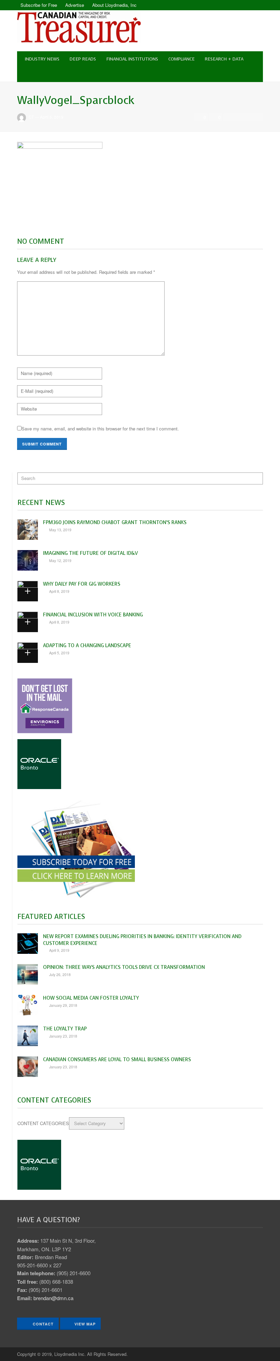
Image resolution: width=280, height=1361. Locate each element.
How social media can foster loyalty (91, 998)
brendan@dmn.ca (53, 1298)
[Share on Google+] (248, 117)
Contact (42, 1323)
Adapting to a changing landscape (87, 645)
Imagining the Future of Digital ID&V (90, 553)
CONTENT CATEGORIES (43, 1123)
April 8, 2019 (59, 591)
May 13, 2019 (60, 529)
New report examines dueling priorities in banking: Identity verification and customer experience (142, 939)
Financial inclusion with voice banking (93, 614)
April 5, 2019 (52, 117)
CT (31, 117)
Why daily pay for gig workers (81, 584)
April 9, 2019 (59, 950)
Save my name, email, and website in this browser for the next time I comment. (100, 428)
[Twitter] (258, 5)
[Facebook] (246, 5)
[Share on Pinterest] (257, 117)
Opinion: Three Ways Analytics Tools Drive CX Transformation (124, 967)
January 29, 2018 (63, 1005)
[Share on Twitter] (238, 117)
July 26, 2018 (60, 974)
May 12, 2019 (60, 560)
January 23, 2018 (63, 1036)
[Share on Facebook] (229, 117)
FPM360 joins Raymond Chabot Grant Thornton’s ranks (114, 522)
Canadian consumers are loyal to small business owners (117, 1059)
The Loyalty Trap (65, 1028)
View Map (85, 1323)
